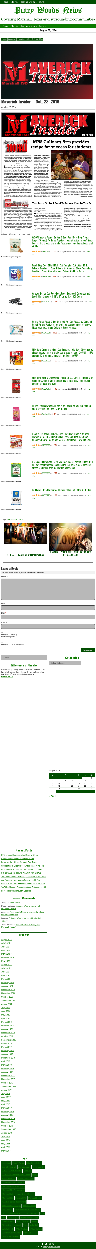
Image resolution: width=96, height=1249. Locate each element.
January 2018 (7, 1072)
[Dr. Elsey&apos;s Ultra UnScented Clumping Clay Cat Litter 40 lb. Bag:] (16, 498)
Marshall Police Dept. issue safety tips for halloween (70, 553)
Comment (5, 577)
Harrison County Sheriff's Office (16, 1175)
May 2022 (5, 961)
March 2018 (6, 1065)
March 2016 (6, 1151)
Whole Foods (8, 1229)
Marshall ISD (12, 519)
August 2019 (6, 1043)
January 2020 (7, 1029)
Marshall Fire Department (13, 1190)
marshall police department (14, 1202)
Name (3, 603)
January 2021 (7, 986)
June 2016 (5, 1140)
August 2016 (6, 1133)
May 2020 (5, 1015)
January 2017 (7, 1115)
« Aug (51, 796)
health (35, 1175)
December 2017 (8, 1076)
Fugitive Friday (15, 1171)
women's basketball (10, 1237)
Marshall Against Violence (13, 1186)
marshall (20, 1182)
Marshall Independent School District (18, 1194)
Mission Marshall (16, 1214)
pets (4, 1217)
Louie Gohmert (8, 1182)
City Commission (33, 1163)
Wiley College (36, 1229)
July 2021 (5, 968)
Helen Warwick (9, 1179)
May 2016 (5, 1144)
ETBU (4, 1171)
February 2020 (7, 1025)
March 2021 (6, 979)
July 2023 (5, 943)
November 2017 (8, 1079)
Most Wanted (32, 1214)
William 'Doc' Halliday (11, 1233)
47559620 (46, 445)
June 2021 (5, 972)
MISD (21, 519)
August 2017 (6, 1090)
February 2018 (7, 1068)
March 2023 (6, 954)
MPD (42, 1214)
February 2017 (7, 1111)
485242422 (46, 302)
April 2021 (5, 975)
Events (41, 1)
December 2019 (8, 1033)
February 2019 (7, 1050)
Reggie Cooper (8, 1221)
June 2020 (5, 1011)
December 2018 (8, 1058)
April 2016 (5, 1147)
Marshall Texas (29, 1206)
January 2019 (7, 1054)
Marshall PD (20, 1198)
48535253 (46, 473)
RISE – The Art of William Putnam (27, 554)
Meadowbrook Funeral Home (27, 1210)
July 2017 (5, 1093)
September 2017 (8, 1086)
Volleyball (34, 1225)
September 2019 (8, 1040)
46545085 (46, 277)
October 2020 (7, 997)
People (5, 1)
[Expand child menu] (36, 2)
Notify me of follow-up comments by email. (9, 635)
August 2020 (6, 1004)
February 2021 (7, 982)
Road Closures (23, 1221)
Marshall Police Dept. (11, 1206)
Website (4, 622)
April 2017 (5, 1104)
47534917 (46, 389)
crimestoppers (24, 1167)
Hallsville (28, 1171)
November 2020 (8, 993)
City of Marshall (9, 1167)
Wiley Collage (22, 1229)
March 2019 (6, 1047)
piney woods (13, 1217)
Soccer (34, 1221)
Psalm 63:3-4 (7, 677)
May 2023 (5, 950)
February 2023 (7, 957)
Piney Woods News (48, 10)
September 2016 (8, 1129)
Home (4, 39)
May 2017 (5, 1101)
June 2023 (5, 947)
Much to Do (15, 902)
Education (14, 1)
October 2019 (7, 1036)
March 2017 (6, 1108)
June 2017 (5, 1097)
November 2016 (8, 1122)
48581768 (46, 361)
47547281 (46, 333)
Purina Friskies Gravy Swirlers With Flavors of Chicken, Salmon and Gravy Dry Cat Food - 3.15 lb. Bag (61, 407)
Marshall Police (35, 1198)
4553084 (45, 252)
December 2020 (8, 990)
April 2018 (5, 1061)
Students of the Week (11, 1225)
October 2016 (7, 1126)
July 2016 (5, 1136)
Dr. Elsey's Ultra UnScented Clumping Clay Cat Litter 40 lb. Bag (61, 490)
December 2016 (8, 1118)
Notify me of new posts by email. (12, 644)
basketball (6, 1163)
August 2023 (6, 939)
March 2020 (6, 1022)
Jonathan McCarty (26, 1179)
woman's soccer (30, 1233)
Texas (25, 1225)
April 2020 (5, 1018)
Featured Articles (28, 1)
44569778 (46, 495)
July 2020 (5, 1007)
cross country (39, 1167)
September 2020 (8, 1000)
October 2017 (7, 1083)
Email (3, 613)
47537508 (46, 414)
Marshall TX (7, 1210)
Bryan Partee (18, 1163)
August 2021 (6, 965)
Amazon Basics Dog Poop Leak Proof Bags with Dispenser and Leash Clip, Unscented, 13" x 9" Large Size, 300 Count (61, 295)
